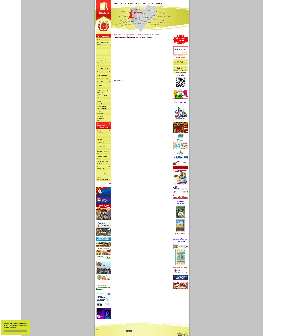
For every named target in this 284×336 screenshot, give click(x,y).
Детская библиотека (102, 78)
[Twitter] (116, 80)
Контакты (138, 3)
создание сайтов (105, 332)
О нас (98, 39)
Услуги (99, 65)
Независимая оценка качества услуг (101, 52)
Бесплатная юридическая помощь (100, 118)
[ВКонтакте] (115, 80)
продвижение (111, 332)
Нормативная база (102, 47)
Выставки (100, 136)
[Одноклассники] (118, 80)
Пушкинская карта (102, 68)
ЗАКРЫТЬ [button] (15, 331)
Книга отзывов (148, 3)
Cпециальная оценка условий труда (101, 59)
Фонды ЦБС (100, 82)
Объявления (158, 3)
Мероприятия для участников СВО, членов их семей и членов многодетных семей (102, 175)
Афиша (130, 3)
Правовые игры (140, 34)
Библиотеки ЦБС (102, 75)
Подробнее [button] (12, 327)
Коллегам (99, 72)
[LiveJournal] (121, 80)
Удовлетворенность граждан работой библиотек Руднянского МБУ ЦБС (102, 94)
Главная (116, 3)
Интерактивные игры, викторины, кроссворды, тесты (127, 34)
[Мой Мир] (119, 80)
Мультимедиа (101, 142)
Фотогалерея (100, 139)
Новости (123, 3)
